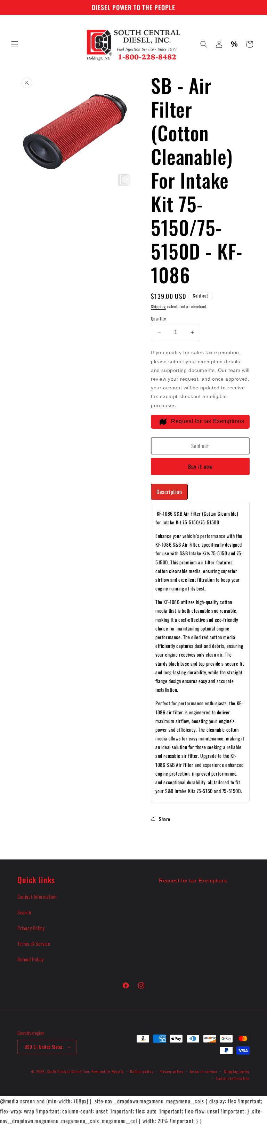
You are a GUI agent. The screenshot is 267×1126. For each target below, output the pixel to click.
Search (24, 912)
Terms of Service (33, 943)
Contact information (233, 1078)
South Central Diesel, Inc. (68, 1071)
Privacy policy (171, 1071)
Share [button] (164, 819)
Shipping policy (237, 1071)
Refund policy (141, 1071)
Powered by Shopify (107, 1071)
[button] (14, 44)
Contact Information (36, 896)
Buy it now (200, 466)
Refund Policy (30, 959)
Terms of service (203, 1071)
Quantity (158, 318)
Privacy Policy (30, 927)
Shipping (158, 306)
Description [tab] (169, 491)
